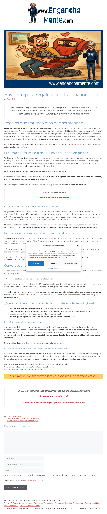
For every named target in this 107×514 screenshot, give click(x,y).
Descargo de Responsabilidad (86, 503)
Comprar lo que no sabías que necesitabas (23, 418)
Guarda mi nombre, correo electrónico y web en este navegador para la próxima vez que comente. (51, 475)
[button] (78, 246)
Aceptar (36, 263)
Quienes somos (11, 506)
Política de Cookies (63, 503)
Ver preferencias (71, 263)
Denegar (53, 263)
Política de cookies (52, 268)
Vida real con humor (14, 416)
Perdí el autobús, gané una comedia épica (22, 421)
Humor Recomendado (30, 506)
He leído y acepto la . (25, 480)
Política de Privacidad (43, 503)
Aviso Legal (27, 503)
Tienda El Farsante (12, 503)
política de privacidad (33, 480)
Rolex (73, 144)
